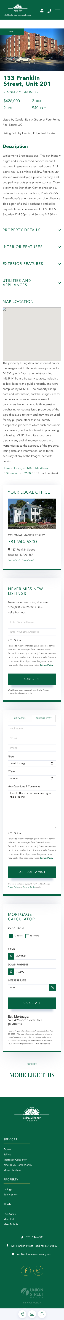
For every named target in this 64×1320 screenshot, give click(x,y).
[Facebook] (26, 1271)
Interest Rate (17, 980)
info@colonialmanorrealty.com (34, 1254)
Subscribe (32, 679)
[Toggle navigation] (57, 11)
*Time (11, 772)
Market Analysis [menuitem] (12, 1170)
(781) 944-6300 (49, 11)
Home (6, 468)
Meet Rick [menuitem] (9, 1219)
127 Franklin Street (34, 1246)
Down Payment (18, 965)
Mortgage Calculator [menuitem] (15, 1160)
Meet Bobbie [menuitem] (11, 1224)
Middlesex (41, 468)
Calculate (32, 1003)
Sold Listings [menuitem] (11, 1195)
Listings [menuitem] (8, 1189)
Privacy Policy (46, 665)
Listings (18, 468)
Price (11, 949)
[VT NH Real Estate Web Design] (32, 1293)
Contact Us (14, 560)
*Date (11, 757)
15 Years (34, 936)
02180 (27, 473)
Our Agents (28, 560)
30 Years (18, 936)
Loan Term (16, 928)
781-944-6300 (22, 542)
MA (29, 468)
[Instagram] (38, 1271)
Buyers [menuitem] (7, 1149)
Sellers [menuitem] (7, 1155)
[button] (6, 49)
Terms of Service (29, 887)
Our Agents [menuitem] (10, 1214)
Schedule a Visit (43, 718)
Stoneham (12, 473)
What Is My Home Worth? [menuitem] (18, 1165)
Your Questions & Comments (24, 786)
